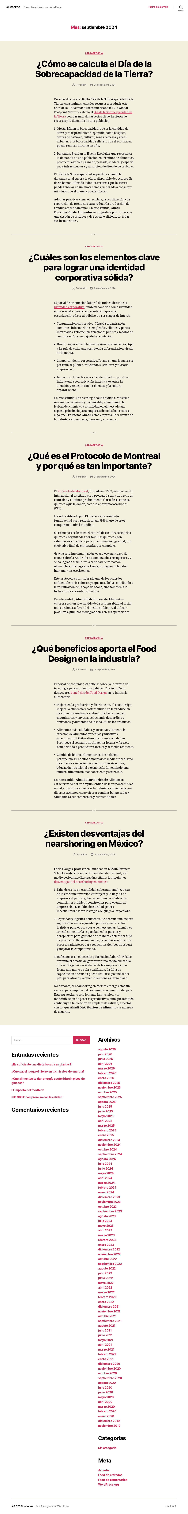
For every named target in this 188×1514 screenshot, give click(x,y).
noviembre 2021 (109, 1311)
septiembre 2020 (110, 1378)
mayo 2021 (105, 1340)
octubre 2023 (107, 1206)
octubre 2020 (107, 1373)
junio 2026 (105, 1059)
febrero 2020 (107, 1411)
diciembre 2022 (109, 1249)
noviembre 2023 (109, 1202)
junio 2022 (105, 1278)
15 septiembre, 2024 (104, 669)
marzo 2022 (106, 1292)
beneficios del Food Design (89, 693)
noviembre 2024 (109, 1144)
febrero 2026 (107, 1073)
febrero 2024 (107, 1187)
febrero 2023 (107, 1240)
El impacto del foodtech (27, 1090)
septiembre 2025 (110, 1097)
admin (83, 84)
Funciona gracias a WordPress (52, 1506)
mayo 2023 (106, 1225)
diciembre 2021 (109, 1306)
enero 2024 (106, 1192)
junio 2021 (105, 1335)
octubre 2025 (107, 1092)
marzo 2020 (106, 1406)
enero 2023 (106, 1244)
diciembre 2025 (109, 1083)
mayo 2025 (106, 1116)
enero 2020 (106, 1416)
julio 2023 (105, 1221)
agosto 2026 (107, 1049)
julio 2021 (105, 1330)
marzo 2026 (106, 1068)
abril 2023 (105, 1230)
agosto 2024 (107, 1159)
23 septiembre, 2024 (105, 288)
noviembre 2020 (109, 1368)
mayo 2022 (106, 1283)
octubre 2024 (107, 1149)
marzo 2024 (106, 1182)
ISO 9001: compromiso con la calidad (36, 1097)
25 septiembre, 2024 (105, 84)
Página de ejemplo (158, 6)
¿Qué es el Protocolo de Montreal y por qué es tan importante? (94, 460)
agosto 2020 (107, 1383)
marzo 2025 (106, 1125)
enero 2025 (106, 1135)
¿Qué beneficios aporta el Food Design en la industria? (94, 653)
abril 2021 (105, 1344)
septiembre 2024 (110, 1154)
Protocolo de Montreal (73, 491)
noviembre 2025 (109, 1087)
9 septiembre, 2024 (105, 854)
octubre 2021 (107, 1316)
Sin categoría (94, 53)
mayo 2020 (106, 1397)
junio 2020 (105, 1392)
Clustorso (13, 7)
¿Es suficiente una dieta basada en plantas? (41, 1064)
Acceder (104, 1470)
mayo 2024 (106, 1173)
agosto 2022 (107, 1268)
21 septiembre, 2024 (104, 476)
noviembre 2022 (109, 1254)
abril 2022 (105, 1287)
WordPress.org (108, 1484)
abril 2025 (105, 1121)
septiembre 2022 (110, 1264)
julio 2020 (105, 1387)
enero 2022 (106, 1302)
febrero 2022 (107, 1297)
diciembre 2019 (109, 1421)
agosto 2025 (107, 1102)
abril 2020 (105, 1402)
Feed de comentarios (112, 1480)
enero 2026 (106, 1078)
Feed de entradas (110, 1475)
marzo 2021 (106, 1349)
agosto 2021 (106, 1325)
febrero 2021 (107, 1354)
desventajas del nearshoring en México (80, 882)
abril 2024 (105, 1178)
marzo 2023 (106, 1235)
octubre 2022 (107, 1259)
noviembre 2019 (109, 1425)
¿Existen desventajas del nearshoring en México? (94, 838)
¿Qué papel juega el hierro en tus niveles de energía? (48, 1071)
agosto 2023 (107, 1216)
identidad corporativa (69, 307)
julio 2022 (105, 1273)
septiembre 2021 (110, 1321)
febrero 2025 (107, 1130)
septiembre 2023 (110, 1211)
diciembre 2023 (109, 1197)
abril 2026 (105, 1063)
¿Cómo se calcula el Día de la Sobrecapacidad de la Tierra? (94, 68)
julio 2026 (105, 1054)
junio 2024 (105, 1168)
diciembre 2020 (109, 1363)
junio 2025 (105, 1111)
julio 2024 (105, 1163)
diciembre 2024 (109, 1140)
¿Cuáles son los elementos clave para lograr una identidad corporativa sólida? (94, 267)
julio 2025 (105, 1106)
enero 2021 (106, 1359)
